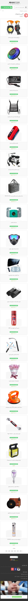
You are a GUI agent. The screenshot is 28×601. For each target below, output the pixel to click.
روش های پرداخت (24, 578)
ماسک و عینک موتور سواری (14, 248)
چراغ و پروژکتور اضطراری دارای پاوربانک (14, 460)
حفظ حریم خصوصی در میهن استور (21, 576)
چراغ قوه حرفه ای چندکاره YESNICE (13, 539)
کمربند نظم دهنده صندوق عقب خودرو (13, 301)
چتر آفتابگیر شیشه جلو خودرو (14, 275)
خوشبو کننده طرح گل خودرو (14, 381)
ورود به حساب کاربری (17, 596)
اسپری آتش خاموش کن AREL (13, 328)
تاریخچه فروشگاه (24, 574)
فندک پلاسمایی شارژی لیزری (14, 354)
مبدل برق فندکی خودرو (14, 90)
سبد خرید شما (6, 7)
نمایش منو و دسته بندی (19, 7)
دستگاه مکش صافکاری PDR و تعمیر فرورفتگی (14, 407)
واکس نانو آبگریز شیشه (14, 143)
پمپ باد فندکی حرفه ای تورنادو (13, 169)
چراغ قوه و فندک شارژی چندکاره (13, 37)
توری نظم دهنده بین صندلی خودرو (14, 116)
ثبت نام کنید (8, 596)
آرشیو (21, 16)
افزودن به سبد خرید (13, 41)
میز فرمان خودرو (14, 222)
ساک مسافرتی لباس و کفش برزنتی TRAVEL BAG (14, 196)
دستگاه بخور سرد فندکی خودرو (13, 486)
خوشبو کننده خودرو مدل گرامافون (14, 513)
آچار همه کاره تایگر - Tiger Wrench (13, 433)
